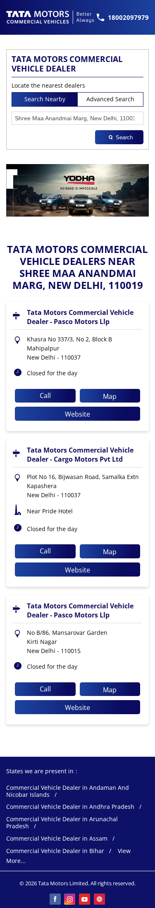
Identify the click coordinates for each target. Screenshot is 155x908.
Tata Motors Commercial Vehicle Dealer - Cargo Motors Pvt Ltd (80, 455)
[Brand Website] (100, 900)
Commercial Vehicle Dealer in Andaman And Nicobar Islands (67, 791)
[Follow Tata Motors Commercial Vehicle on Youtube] (85, 900)
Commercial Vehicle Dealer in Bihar (55, 851)
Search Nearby (44, 99)
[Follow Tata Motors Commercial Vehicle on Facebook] (55, 900)
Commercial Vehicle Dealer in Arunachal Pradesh (62, 823)
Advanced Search (110, 99)
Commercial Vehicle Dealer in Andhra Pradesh (70, 806)
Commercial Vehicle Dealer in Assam (56, 838)
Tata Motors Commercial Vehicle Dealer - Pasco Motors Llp (80, 317)
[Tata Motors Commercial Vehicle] (50, 17)
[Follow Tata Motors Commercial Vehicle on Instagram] (70, 900)
